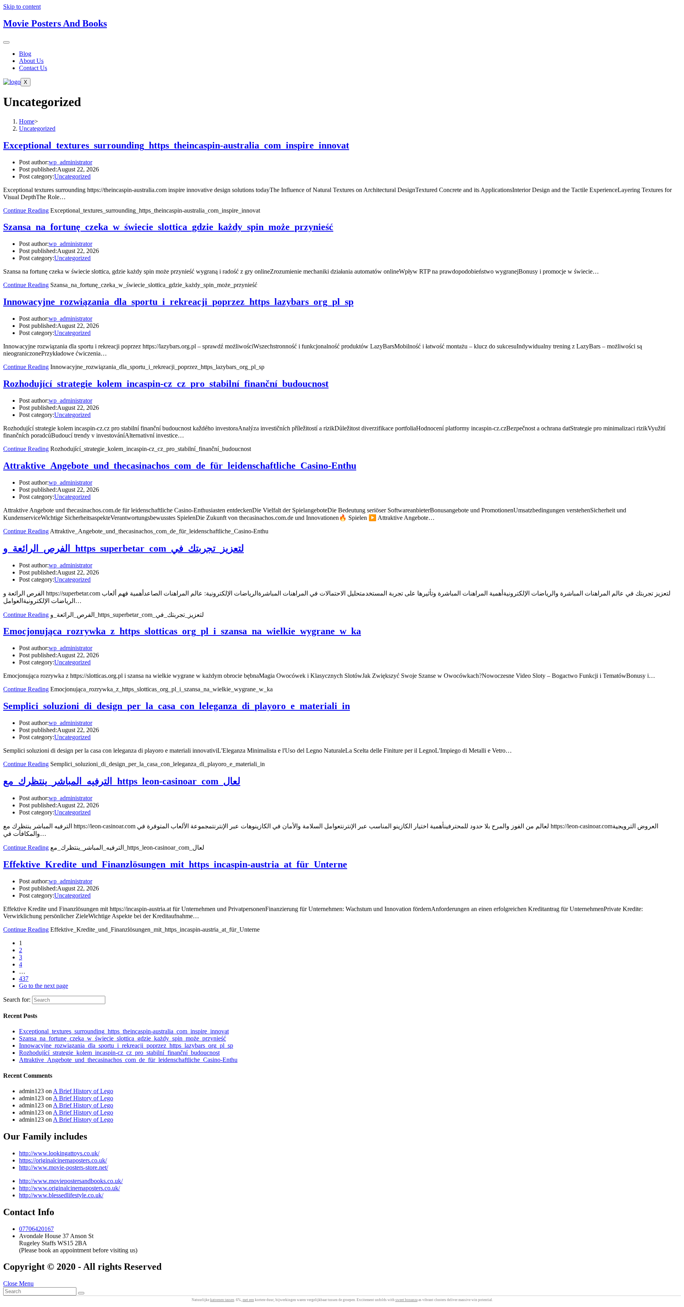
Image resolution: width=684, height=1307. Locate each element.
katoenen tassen (222, 1300)
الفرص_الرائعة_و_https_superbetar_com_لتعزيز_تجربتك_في (123, 548)
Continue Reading (26, 210)
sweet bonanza (406, 1300)
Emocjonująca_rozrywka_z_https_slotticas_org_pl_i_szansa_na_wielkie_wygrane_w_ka (182, 631)
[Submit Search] (81, 1293)
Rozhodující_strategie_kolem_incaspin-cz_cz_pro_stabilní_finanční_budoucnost (166, 384)
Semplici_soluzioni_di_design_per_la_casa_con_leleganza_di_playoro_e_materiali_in (176, 706)
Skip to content (22, 6)
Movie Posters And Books (55, 23)
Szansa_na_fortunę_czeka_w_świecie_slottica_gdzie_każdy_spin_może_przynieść (168, 227)
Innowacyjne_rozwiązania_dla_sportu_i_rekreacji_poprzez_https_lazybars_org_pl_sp (178, 302)
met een (248, 1300)
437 (23, 978)
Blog (25, 53)
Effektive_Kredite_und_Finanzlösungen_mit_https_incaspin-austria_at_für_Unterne (175, 864)
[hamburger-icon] (6, 42)
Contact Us (33, 68)
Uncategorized (72, 176)
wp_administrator (70, 162)
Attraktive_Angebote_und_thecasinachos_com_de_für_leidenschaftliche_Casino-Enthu (179, 465)
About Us (31, 60)
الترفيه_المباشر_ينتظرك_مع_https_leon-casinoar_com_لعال (121, 781)
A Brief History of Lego (83, 1091)
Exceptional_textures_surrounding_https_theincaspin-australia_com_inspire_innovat (176, 145)
